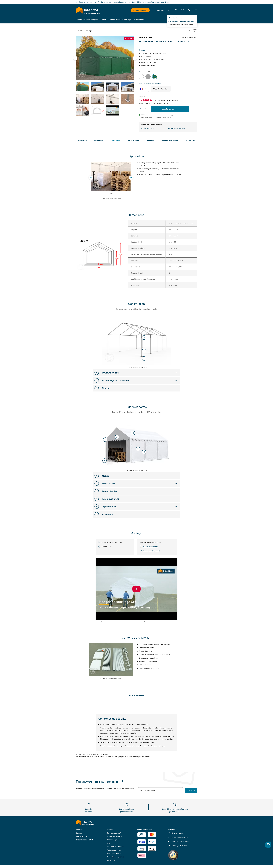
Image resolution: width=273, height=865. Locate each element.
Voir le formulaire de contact (183, 21)
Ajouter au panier (169, 108)
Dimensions (98, 140)
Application (82, 140)
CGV (108, 843)
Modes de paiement (114, 850)
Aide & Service (81, 836)
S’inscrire (191, 790)
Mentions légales (113, 840)
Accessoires (190, 140)
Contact (79, 833)
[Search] (169, 10)
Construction (115, 140)
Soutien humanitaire (114, 836)
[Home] (77, 31)
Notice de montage (150, 546)
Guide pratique (160, 10)
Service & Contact (140, 10)
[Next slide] (135, 58)
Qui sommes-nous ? (114, 833)
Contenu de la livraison (169, 140)
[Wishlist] (183, 10)
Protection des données (115, 846)
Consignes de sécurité (151, 551)
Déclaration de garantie (115, 857)
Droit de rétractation (114, 853)
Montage (150, 140)
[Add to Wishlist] (194, 109)
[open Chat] (268, 845)
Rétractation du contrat (84, 840)
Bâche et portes (133, 140)
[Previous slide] (75, 58)
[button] (189, 10)
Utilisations (111, 860)
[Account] (176, 10)
